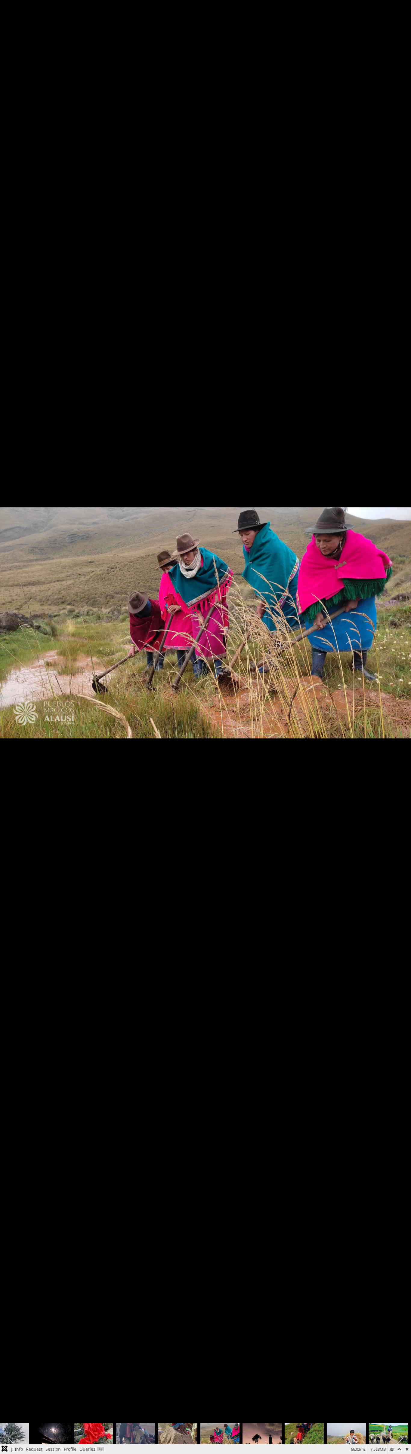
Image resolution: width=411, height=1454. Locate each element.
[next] (400, 718)
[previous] (10, 718)
